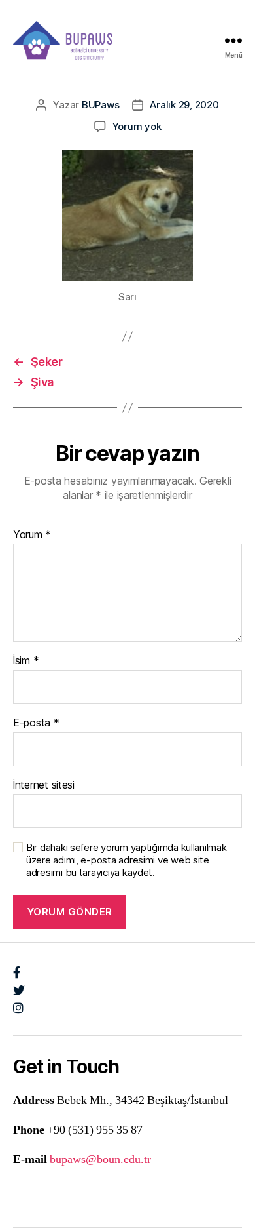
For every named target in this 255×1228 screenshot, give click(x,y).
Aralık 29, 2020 (184, 104)
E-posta (36, 723)
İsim (26, 661)
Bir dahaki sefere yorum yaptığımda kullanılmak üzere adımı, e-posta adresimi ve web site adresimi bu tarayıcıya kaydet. (126, 860)
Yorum (32, 535)
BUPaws (100, 104)
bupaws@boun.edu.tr (100, 1159)
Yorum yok (137, 126)
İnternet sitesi (44, 785)
